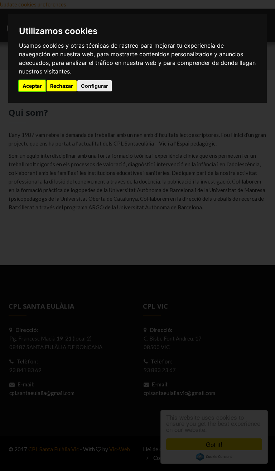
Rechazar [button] (61, 86)
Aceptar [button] (32, 86)
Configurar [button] (94, 86)
